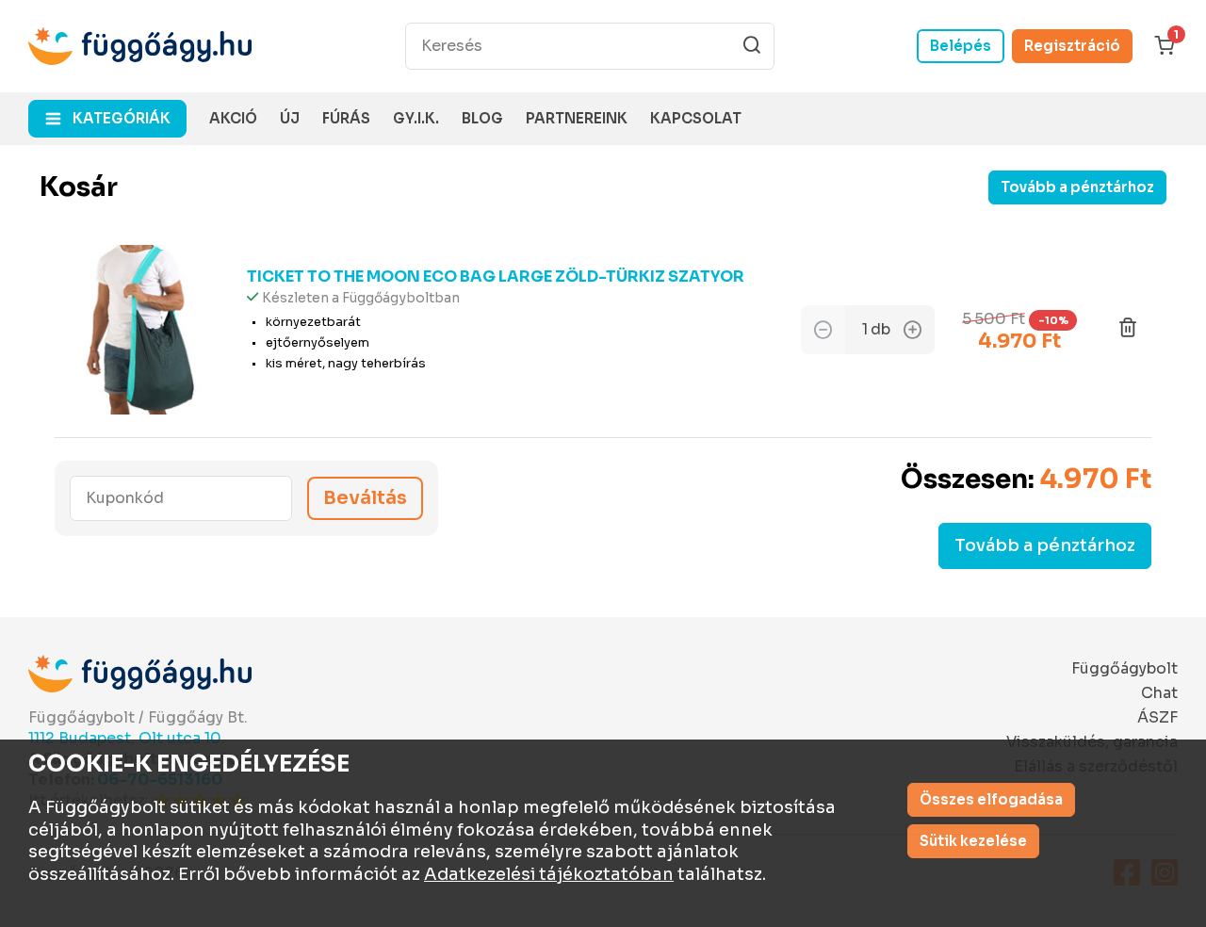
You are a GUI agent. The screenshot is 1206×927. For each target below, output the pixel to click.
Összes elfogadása (991, 799)
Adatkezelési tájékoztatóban (549, 874)
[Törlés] (1127, 330)
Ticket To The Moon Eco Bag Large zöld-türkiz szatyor (495, 276)
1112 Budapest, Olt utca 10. (126, 738)
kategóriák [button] (122, 118)
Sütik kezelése (973, 841)
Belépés (960, 46)
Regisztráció (1072, 46)
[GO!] (751, 45)
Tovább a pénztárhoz (1077, 187)
